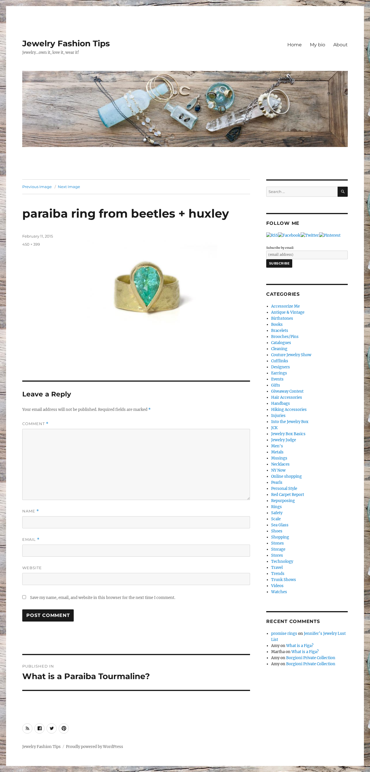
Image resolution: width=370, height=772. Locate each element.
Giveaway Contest (287, 391)
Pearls (276, 482)
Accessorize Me (285, 306)
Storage (278, 549)
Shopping (280, 537)
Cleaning (279, 348)
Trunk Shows (283, 579)
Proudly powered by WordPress (94, 746)
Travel (277, 567)
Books (277, 324)
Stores (277, 555)
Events (277, 379)
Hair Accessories (286, 397)
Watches (279, 591)
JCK (274, 427)
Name (30, 511)
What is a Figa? (299, 645)
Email (31, 539)
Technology (282, 561)
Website (32, 567)
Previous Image (37, 186)
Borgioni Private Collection (310, 657)
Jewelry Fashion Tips (66, 43)
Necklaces (280, 464)
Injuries (278, 415)
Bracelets (279, 330)
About (340, 44)
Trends (277, 573)
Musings (279, 458)
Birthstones (282, 318)
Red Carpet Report (287, 494)
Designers (280, 367)
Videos (277, 585)
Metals (277, 452)
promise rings (284, 633)
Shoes (276, 531)
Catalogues (281, 342)
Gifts (275, 385)
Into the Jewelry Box (289, 421)
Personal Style (284, 488)
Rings (276, 506)
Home (294, 44)
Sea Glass (279, 525)
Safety (276, 512)
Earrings (279, 373)
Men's (277, 446)
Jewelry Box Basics (288, 433)
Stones (277, 543)
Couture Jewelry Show (291, 354)
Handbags (280, 403)
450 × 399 (31, 244)
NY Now (278, 470)
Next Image (69, 186)
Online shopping (286, 476)
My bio (317, 44)
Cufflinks (279, 361)
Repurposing (283, 500)
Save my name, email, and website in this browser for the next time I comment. (102, 597)
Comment (35, 423)
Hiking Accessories (289, 409)
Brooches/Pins (285, 336)
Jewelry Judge (283, 440)
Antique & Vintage (287, 312)
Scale (276, 518)
